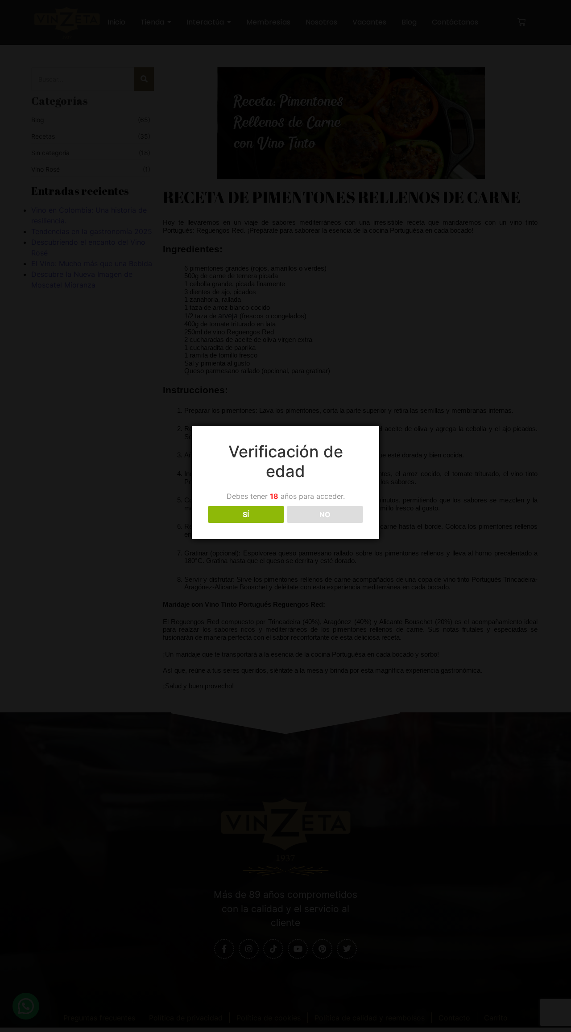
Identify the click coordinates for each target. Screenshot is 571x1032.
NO (325, 514)
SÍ (246, 514)
